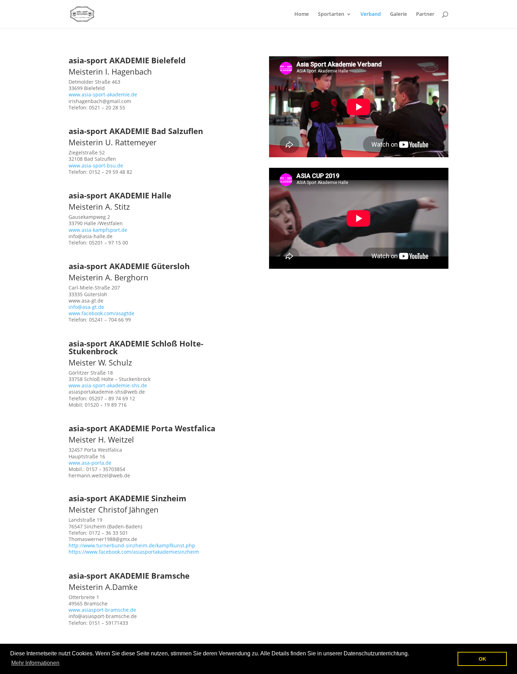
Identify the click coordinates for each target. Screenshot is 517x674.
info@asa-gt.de (86, 307)
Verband (370, 14)
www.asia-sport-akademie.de (103, 94)
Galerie (398, 14)
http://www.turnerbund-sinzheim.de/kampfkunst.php (132, 545)
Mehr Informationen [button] (35, 663)
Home (301, 14)
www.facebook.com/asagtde (101, 313)
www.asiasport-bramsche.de (102, 609)
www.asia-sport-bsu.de (96, 165)
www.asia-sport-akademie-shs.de (108, 385)
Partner (425, 14)
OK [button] (482, 659)
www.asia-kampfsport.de (98, 230)
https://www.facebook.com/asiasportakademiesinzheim (134, 551)
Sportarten (331, 14)
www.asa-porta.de (90, 462)
